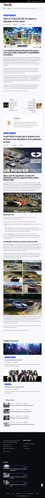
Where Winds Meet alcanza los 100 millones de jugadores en (21, 405)
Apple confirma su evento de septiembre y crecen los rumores (22, 424)
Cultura (37, 493)
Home (4, 8)
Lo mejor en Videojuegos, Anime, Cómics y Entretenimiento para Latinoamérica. (11, 441)
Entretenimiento (31, 493)
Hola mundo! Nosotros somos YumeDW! (13, 360)
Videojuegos (18, 493)
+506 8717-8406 (7, 446)
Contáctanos (27, 448)
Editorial (25, 446)
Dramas (24, 493)
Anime (12, 493)
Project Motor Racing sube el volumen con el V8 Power (20, 411)
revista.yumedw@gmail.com (9, 448)
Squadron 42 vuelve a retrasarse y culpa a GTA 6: (19, 418)
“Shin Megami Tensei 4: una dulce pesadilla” (14, 387)
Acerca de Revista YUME (29, 443)
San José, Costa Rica (8, 444)
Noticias (8, 8)
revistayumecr (9, 362)
